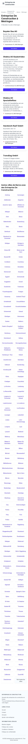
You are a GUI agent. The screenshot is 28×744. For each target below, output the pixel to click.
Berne (18, 12)
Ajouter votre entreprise (8, 717)
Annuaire (3, 12)
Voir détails (14, 48)
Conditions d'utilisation (7, 729)
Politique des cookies (7, 727)
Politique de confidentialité (9, 732)
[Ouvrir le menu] (3, 3)
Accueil (4, 710)
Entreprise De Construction (10, 12)
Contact (4, 712)
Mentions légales (6, 724)
